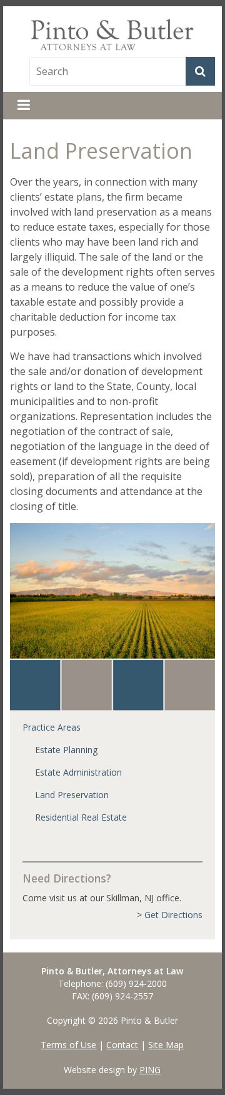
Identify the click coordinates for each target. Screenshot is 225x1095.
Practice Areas (51, 727)
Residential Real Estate (81, 817)
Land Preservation (72, 795)
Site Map (166, 1045)
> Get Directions (169, 915)
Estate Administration (78, 772)
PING (150, 1070)
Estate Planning (66, 750)
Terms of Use (68, 1045)
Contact (122, 1045)
